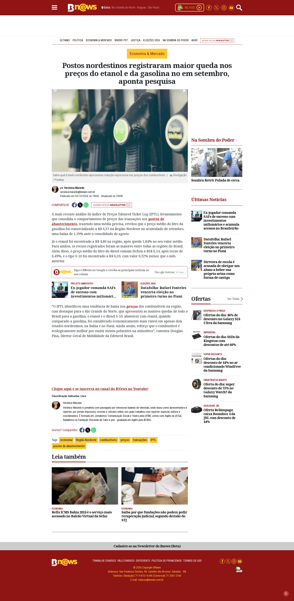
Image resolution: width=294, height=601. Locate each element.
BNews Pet (121, 40)
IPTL (153, 440)
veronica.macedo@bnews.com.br (77, 192)
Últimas (65, 40)
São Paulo (153, 7)
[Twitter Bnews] (216, 7)
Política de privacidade (166, 560)
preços (132, 306)
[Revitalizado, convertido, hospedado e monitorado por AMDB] (239, 569)
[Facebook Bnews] (209, 7)
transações (140, 440)
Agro (194, 40)
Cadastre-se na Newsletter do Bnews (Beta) (147, 546)
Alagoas (141, 7)
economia (66, 440)
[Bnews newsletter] (217, 40)
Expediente (143, 560)
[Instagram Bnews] (224, 7)
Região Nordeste (86, 440)
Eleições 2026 (151, 40)
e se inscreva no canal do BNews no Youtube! (110, 388)
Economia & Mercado (99, 40)
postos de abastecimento (69, 446)
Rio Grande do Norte (123, 7)
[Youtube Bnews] (231, 7)
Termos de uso (192, 560)
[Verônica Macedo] (56, 189)
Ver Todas (233, 299)
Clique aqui (62, 388)
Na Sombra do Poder (176, 40)
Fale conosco (125, 560)
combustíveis (108, 440)
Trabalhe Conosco (104, 560)
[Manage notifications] (286, 593)
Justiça (135, 40)
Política (77, 40)
